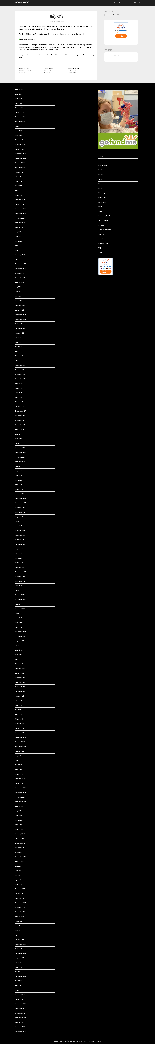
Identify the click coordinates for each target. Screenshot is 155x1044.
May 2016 (18, 558)
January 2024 (19, 204)
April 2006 (18, 935)
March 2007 (19, 884)
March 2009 (19, 774)
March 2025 (19, 140)
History (100, 188)
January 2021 (19, 360)
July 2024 (18, 177)
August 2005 (19, 958)
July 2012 (18, 613)
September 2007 (20, 857)
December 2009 (20, 733)
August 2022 (19, 282)
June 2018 (18, 475)
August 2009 (19, 751)
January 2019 (19, 443)
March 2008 (19, 829)
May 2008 (18, 820)
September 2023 (20, 223)
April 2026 (18, 103)
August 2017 (19, 517)
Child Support (48, 68)
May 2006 (18, 930)
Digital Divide (102, 165)
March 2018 (19, 489)
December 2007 (20, 843)
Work (100, 252)
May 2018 (18, 480)
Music (100, 206)
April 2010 (18, 714)
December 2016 (20, 535)
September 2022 (20, 278)
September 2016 (20, 544)
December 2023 (20, 209)
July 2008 (18, 811)
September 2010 (20, 691)
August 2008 (19, 806)
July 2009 (18, 756)
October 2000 (20, 1013)
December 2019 (20, 411)
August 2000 (19, 1022)
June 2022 (18, 291)
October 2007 (20, 852)
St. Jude (101, 225)
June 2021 (18, 342)
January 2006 (19, 939)
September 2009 (20, 746)
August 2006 (19, 916)
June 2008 (18, 815)
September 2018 (20, 461)
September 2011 (20, 636)
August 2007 (19, 861)
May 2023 (18, 241)
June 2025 (18, 131)
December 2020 (20, 365)
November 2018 (20, 452)
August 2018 (19, 466)
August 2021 (19, 333)
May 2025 (18, 135)
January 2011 (19, 673)
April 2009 (18, 769)
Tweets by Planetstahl (114, 56)
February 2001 (20, 995)
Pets (100, 211)
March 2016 (19, 563)
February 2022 (20, 305)
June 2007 (18, 870)
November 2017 (20, 503)
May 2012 (18, 622)
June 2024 (18, 181)
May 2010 (18, 710)
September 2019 (20, 425)
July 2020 (18, 388)
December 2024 (20, 154)
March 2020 (19, 402)
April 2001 (18, 985)
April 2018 (18, 484)
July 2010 (18, 700)
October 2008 (20, 797)
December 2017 (20, 498)
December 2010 (20, 677)
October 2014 (20, 595)
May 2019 (18, 438)
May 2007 (18, 875)
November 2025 (20, 117)
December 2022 (20, 264)
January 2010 (19, 728)
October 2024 (20, 163)
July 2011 (18, 645)
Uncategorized (103, 243)
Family (100, 170)
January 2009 (19, 783)
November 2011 (20, 631)
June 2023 (18, 236)
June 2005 (18, 967)
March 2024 (19, 195)
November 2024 (20, 158)
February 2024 (20, 200)
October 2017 (20, 507)
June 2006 (18, 926)
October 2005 (20, 949)
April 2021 (18, 351)
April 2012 (18, 627)
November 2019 (20, 415)
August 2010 (19, 696)
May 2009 (18, 765)
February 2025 (20, 144)
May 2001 (18, 981)
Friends (100, 174)
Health (100, 184)
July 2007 (18, 866)
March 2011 (19, 664)
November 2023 (20, 213)
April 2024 (18, 190)
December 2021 (20, 314)
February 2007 (20, 889)
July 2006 (18, 921)
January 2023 (19, 259)
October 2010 (20, 687)
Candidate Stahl (132, 3)
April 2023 (18, 245)
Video (100, 248)
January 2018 (19, 494)
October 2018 (20, 457)
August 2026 (19, 89)
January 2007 (19, 893)
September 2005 (20, 953)
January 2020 (19, 406)
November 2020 (20, 370)
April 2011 (18, 659)
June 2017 (18, 526)
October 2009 (20, 742)
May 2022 (18, 296)
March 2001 (19, 990)
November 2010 (20, 682)
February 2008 (20, 834)
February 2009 (20, 779)
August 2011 (19, 641)
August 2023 (19, 227)
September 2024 (20, 167)
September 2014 (20, 599)
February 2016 (20, 567)
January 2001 (19, 999)
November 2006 (20, 903)
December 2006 (20, 898)
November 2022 (20, 268)
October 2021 (20, 324)
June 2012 (18, 618)
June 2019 (18, 434)
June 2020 (18, 392)
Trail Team (101, 234)
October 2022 (20, 273)
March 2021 (19, 356)
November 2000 (20, 1008)
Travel (100, 239)
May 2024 (18, 186)
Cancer (100, 156)
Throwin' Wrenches (104, 229)
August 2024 (19, 172)
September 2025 (20, 121)
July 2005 (18, 962)
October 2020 (20, 374)
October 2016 (20, 540)
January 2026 (19, 112)
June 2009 (18, 760)
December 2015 (20, 572)
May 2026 (18, 98)
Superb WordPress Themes (92, 1041)
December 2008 (20, 788)
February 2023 (20, 255)
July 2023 (18, 232)
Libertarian (102, 197)
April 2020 (18, 397)
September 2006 (20, 912)
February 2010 (20, 723)
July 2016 (18, 553)
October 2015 (20, 576)
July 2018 (18, 471)
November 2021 (20, 319)
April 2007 (18, 880)
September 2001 (20, 976)
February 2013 (20, 609)
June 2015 (18, 586)
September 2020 (20, 379)
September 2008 (20, 802)
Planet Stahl (22, 2)
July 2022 (18, 287)
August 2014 (19, 604)
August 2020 (19, 383)
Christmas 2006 (24, 68)
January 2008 (19, 838)
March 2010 (19, 719)
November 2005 (20, 944)
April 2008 (18, 825)
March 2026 (19, 108)
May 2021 (18, 347)
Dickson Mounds (73, 68)
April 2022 (18, 301)
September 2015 (20, 581)
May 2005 (18, 972)
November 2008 (20, 792)
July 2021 (18, 337)
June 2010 (18, 705)
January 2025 (19, 149)
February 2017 (20, 530)
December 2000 (20, 1004)
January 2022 (19, 310)
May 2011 (18, 654)
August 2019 (19, 429)
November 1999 (20, 1031)
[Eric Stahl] (121, 38)
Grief (100, 179)
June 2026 (18, 94)
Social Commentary (104, 220)
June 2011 (18, 650)
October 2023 (20, 218)
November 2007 (20, 848)
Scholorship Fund (117, 3)
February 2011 (20, 668)
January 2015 (19, 590)
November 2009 (20, 737)
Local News (102, 202)
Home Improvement (105, 193)
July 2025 (18, 126)
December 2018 (20, 448)
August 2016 (19, 549)
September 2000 (20, 1017)
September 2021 (20, 328)
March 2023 (19, 250)
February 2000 (20, 1027)
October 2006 (20, 907)
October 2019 (20, 420)
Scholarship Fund (104, 216)
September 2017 (20, 512)
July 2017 (18, 521)
